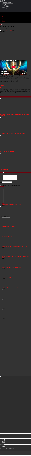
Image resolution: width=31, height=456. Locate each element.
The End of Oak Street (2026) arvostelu (6, 2)
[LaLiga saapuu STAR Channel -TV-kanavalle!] (6, 225)
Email (1, 182)
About (2, 445)
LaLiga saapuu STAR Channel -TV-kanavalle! (8, 226)
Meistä (2, 20)
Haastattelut (3, 442)
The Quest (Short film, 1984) (5, 6)
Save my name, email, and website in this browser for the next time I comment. (10, 185)
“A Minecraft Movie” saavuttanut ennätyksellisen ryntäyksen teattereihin (12, 317)
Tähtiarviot (3, 16)
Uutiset (2, 23)
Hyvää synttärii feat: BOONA (5, 5)
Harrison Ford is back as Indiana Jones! (7, 151)
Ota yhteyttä (3, 21)
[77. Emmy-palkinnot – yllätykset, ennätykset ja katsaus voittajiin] (6, 266)
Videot (2, 17)
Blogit (2, 18)
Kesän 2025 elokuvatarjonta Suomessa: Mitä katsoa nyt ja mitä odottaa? (12, 277)
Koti (0, 23)
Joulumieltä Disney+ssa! (4, 169)
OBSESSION (3, 7)
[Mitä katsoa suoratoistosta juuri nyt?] (6, 235)
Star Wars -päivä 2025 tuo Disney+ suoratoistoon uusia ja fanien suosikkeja (13, 287)
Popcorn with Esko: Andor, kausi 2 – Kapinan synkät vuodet (10, 297)
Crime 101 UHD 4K (4, 4)
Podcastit (3, 440)
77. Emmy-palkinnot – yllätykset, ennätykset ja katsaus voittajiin (11, 267)
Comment (1, 179)
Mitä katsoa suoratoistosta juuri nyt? (6, 8)
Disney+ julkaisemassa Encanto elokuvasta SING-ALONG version (11, 204)
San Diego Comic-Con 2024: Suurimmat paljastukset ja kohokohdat (12, 133)
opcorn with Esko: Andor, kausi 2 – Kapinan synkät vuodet (10, 307)
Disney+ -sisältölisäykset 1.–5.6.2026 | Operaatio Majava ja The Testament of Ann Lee (14, 246)
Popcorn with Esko (10, 30)
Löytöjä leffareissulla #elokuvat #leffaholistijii (7, 3)
